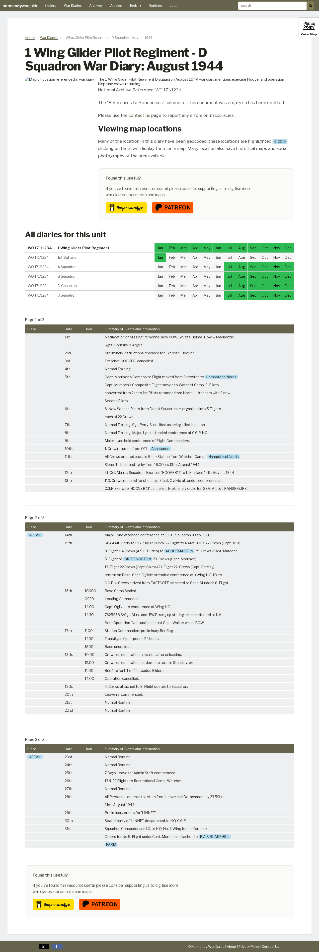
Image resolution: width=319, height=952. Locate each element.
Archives (96, 5)
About (231, 947)
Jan (160, 248)
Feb (172, 248)
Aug (241, 248)
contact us (139, 115)
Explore (50, 5)
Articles (116, 5)
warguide (20, 5)
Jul (230, 248)
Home (30, 38)
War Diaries (73, 5)
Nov (276, 248)
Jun (218, 248)
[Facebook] (57, 946)
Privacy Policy (249, 947)
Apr (195, 248)
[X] (44, 946)
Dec (288, 248)
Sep (253, 248)
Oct (265, 248)
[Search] (310, 5)
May (206, 248)
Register (155, 5)
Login (174, 5)
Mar (183, 248)
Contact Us (270, 947)
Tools (135, 5)
